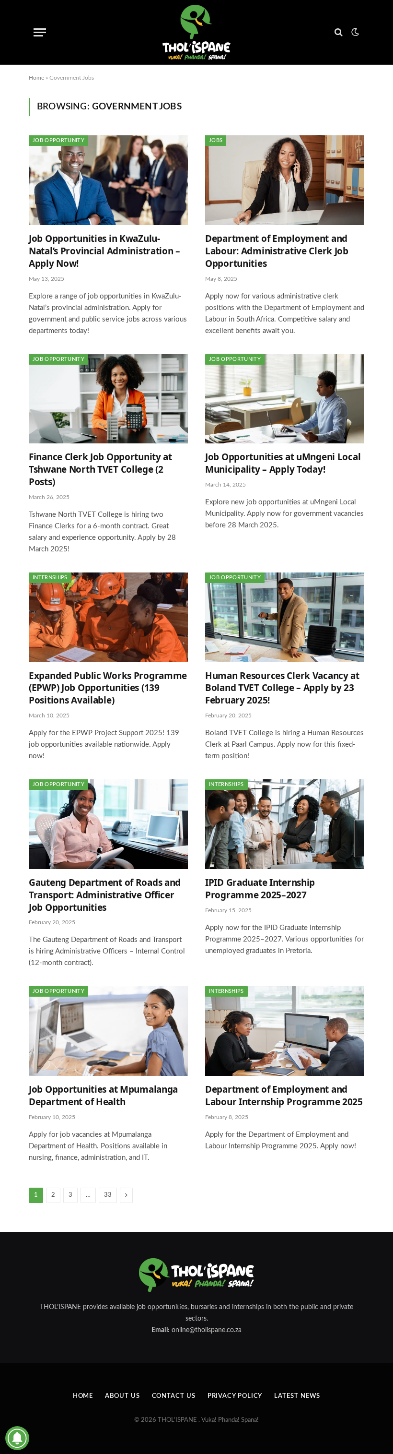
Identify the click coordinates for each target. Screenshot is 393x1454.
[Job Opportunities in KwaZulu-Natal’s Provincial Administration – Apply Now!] (108, 180)
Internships (50, 577)
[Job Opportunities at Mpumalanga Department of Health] (108, 1031)
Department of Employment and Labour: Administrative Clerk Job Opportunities (276, 251)
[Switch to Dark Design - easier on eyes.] (354, 32)
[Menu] (40, 32)
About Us (122, 1396)
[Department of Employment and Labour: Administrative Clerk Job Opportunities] (284, 180)
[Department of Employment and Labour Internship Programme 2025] (284, 1031)
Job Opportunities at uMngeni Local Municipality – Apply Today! (282, 463)
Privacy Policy (235, 1396)
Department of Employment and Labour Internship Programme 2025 (284, 1096)
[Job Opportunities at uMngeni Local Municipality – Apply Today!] (284, 399)
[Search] (339, 32)
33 (108, 1195)
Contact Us (174, 1396)
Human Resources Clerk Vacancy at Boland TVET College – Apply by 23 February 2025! (282, 688)
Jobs (215, 140)
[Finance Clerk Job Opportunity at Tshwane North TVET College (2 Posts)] (108, 399)
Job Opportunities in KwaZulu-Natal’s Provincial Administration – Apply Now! (104, 251)
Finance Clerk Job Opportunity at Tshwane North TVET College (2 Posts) (100, 469)
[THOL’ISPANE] (196, 32)
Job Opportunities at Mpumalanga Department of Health (103, 1096)
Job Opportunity (58, 140)
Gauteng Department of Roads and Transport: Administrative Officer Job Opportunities (105, 895)
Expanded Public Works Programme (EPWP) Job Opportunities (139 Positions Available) (108, 688)
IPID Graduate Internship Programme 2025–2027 (260, 889)
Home (36, 78)
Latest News (297, 1396)
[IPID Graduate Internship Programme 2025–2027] (284, 824)
